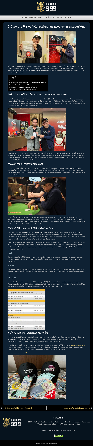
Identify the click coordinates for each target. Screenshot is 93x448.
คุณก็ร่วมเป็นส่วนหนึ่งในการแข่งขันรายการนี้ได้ (22, 89)
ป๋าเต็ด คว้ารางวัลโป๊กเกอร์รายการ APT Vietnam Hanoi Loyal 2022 (27, 83)
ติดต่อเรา (44, 430)
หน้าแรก (24, 18)
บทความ (66, 18)
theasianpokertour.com (77, 345)
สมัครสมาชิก (32, 18)
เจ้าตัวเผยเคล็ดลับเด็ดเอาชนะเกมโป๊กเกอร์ (21, 85)
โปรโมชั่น (47, 18)
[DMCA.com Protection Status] (58, 436)
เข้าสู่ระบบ (40, 18)
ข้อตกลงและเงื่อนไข (54, 430)
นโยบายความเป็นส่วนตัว (68, 430)
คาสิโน (53, 18)
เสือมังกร (59, 18)
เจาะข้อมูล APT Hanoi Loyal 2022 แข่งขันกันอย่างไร (23, 87)
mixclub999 (23, 353)
